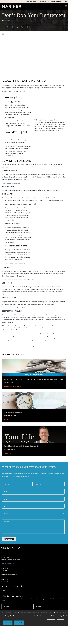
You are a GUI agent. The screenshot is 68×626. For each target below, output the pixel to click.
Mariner (10, 548)
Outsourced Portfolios (56, 1)
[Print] (17, 27)
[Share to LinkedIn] (12, 27)
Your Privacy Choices (7, 563)
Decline (19, 623)
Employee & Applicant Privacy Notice (11, 559)
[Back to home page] (11, 7)
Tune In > (7, 453)
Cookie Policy (5, 570)
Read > (6, 420)
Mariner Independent (7, 554)
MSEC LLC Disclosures (7, 579)
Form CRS (4, 578)
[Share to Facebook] (3, 27)
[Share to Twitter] (8, 27)
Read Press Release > (12, 386)
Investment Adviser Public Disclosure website (45, 344)
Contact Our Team (6, 555)
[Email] (23, 27)
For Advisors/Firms (44, 1)
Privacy (3, 565)
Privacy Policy (61, 619)
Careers (35, 1)
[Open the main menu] (66, 6)
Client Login (29, 1)
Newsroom (4, 552)
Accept (8, 623)
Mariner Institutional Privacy (8, 568)
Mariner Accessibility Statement (9, 574)
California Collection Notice (8, 576)
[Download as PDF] (27, 27)
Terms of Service (6, 567)
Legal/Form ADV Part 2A (7, 557)
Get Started (9, 539)
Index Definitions (6, 581)
